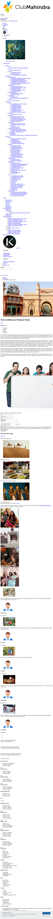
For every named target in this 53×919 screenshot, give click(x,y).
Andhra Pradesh (11, 132)
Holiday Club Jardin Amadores (14, 231)
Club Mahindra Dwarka (16, 141)
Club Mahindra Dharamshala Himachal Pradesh (20, 78)
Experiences (5, 24)
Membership (5, 875)
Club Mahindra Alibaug (16, 166)
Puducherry (10, 113)
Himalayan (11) (9, 201)
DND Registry (6, 857)
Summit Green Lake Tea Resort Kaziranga (19, 67)
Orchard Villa (13, 181)
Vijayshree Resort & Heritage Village (18, 119)
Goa (9, 174)
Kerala (9, 102)
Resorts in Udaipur (7, 845)
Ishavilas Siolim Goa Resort (16, 187)
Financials (5, 862)
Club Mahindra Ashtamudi (16, 107)
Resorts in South (4, 776)
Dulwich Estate (14, 173)
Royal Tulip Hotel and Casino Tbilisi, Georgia (20, 212)
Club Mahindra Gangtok (16, 72)
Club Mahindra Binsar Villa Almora (18, 89)
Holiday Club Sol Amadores (14, 233)
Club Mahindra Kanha (15, 159)
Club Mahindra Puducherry (16, 114)
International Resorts (7, 208)
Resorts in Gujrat (6, 789)
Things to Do (6, 882)
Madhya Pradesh (11, 158)
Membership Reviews (7, 874)
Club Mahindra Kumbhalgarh (17, 148)
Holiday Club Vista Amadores (14, 230)
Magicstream (5, 873)
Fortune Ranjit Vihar (15, 100)
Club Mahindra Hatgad (15, 163)
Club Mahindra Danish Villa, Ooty (18, 123)
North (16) (8, 76)
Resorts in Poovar (6, 834)
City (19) (7, 203)
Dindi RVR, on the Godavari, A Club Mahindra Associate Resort (24, 135)
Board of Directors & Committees (10, 865)
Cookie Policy (12, 915)
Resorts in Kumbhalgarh (8, 825)
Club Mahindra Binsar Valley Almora (18, 87)
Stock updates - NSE (7, 867)
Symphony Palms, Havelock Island (18, 129)
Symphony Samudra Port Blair (17, 131)
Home (5, 28)
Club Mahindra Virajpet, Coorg (17, 117)
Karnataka (10, 115)
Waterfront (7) (8, 206)
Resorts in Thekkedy (7, 807)
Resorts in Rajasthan (7, 787)
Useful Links (3, 848)
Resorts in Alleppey (7, 833)
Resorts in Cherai (6, 814)
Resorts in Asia (6, 793)
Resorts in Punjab (6, 765)
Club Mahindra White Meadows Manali (19, 80)
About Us (3, 888)
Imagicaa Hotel (14, 171)
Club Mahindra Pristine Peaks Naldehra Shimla (20, 83)
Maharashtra (10, 161)
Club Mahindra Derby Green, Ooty (18, 124)
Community (5, 872)
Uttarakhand (10, 85)
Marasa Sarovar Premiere (16, 70)
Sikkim (9, 71)
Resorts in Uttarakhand (7, 764)
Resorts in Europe (6, 794)
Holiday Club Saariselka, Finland (15, 222)
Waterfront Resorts (5, 830)
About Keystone (6, 253)
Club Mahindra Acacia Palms (17, 175)
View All (2, 436)
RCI (4, 850)
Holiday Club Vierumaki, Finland (15, 225)
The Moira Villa (14, 189)
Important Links (4, 870)
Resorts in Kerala (6, 779)
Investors (3, 859)
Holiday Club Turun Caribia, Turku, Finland (17, 218)
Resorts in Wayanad (7, 827)
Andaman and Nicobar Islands (14, 128)
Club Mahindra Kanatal (15, 88)
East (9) (7, 65)
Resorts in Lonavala (7, 809)
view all (17, 503)
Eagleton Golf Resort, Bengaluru (17, 120)
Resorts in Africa (6, 796)
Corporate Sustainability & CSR (9, 894)
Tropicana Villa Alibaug (16, 172)
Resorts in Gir (6, 823)
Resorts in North (4, 761)
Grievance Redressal (7, 856)
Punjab (9, 99)
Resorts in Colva (6, 816)
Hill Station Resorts (5, 803)
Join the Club (3, 430)
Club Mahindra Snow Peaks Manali (18, 81)
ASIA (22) (8, 209)
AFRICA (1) (8, 215)
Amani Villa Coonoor (15, 127)
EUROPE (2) (8, 210)
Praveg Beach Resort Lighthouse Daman (19, 193)
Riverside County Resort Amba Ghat (18, 170)
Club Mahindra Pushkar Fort (17, 154)
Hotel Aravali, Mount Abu (16, 150)
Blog (4, 26)
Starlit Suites (13, 134)
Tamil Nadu (10, 122)
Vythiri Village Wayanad (16, 110)
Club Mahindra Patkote (15, 91)
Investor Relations (6, 864)
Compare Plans (6, 255)
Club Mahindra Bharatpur (16, 156)
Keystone (5, 25)
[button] (46, 916)
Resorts (4, 23)
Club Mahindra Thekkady (16, 106)
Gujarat (9, 137)
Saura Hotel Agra (14, 96)
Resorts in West (4, 784)
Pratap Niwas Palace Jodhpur (17, 157)
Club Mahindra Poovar (15, 108)
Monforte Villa (14, 188)
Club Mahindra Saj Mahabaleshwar (18, 165)
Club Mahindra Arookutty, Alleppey (18, 112)
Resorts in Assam (6, 771)
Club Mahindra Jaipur (15, 149)
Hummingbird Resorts (15, 151)
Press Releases (6, 899)
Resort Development (7, 903)
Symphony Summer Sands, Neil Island (19, 130)
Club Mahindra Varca (15, 178)
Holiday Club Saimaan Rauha (14, 223)
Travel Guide (5, 885)
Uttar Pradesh (11, 95)
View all (9, 61)
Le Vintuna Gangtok (15, 73)
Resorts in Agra (6, 841)
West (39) (8, 136)
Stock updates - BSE (7, 866)
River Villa (13, 182)
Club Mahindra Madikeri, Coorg (17, 116)
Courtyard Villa (14, 180)
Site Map (5, 855)
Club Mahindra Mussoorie (16, 86)
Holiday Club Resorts (7, 216)
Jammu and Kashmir (12, 92)
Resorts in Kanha (6, 824)
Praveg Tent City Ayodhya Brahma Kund (19, 98)
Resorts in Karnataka (7, 781)
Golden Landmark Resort (16, 121)
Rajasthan (10, 144)
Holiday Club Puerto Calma (14, 232)
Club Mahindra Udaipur (16, 145)
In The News (5, 901)
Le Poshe (13, 125)
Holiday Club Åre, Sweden (13, 227)
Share (2, 322)
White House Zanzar (15, 94)
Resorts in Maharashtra (7, 788)
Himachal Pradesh (12, 77)
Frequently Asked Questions (9, 261)
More (2, 767)
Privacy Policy (5, 915)
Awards (4, 890)
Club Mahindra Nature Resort (17, 153)
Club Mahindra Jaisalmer (16, 146)
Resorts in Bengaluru (7, 842)
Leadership (5, 893)
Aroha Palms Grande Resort (16, 186)
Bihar (9, 69)
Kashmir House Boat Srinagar (17, 93)
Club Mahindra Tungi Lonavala (17, 167)
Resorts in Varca (6, 815)
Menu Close (3, 19)
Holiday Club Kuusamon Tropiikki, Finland (17, 220)
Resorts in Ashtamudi (7, 832)
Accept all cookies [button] (46, 913)
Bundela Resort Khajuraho (16, 160)
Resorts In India (6, 63)
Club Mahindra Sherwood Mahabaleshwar (19, 164)
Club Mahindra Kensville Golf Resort (18, 138)
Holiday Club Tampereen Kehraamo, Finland (17, 224)
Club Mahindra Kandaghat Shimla (18, 79)
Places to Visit (6, 881)
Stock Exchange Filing (7, 863)
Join (4, 18)
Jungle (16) (8, 205)
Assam (9, 66)
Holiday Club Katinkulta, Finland (15, 219)
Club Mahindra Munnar (16, 105)
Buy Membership (6, 254)
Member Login (14, 20)
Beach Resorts (4, 812)
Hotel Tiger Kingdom (15, 152)
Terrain (4, 197)
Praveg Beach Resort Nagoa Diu (17, 195)
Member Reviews (6, 884)
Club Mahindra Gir (15, 139)
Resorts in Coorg (6, 805)
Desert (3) (8, 204)
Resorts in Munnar (7, 806)
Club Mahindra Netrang (16, 142)
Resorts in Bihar (6, 773)
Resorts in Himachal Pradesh (9, 763)
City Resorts (3, 839)
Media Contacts (6, 900)
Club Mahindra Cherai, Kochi (17, 109)
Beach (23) (8, 202)
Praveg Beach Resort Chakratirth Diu (18, 194)
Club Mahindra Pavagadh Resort (17, 143)
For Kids (5, 883)
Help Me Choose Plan (7, 256)
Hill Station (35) (9, 200)
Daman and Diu (11, 190)
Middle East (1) (9, 213)
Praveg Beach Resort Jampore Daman (18, 192)
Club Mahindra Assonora (16, 179)
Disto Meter (5, 851)
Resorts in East (4, 769)
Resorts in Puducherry (7, 780)
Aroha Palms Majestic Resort (17, 184)
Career (4, 891)
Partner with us (6, 902)
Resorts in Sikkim (6, 772)
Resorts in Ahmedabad (7, 844)
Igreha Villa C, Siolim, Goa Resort (18, 185)
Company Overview (7, 892)
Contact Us (5, 262)
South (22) (8, 101)
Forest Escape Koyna (15, 168)
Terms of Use (6, 854)
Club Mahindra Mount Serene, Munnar (19, 103)
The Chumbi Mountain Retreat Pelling (18, 74)
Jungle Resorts (4, 821)
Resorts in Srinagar (7, 836)
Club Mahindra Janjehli (15, 84)
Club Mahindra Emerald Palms (17, 177)
